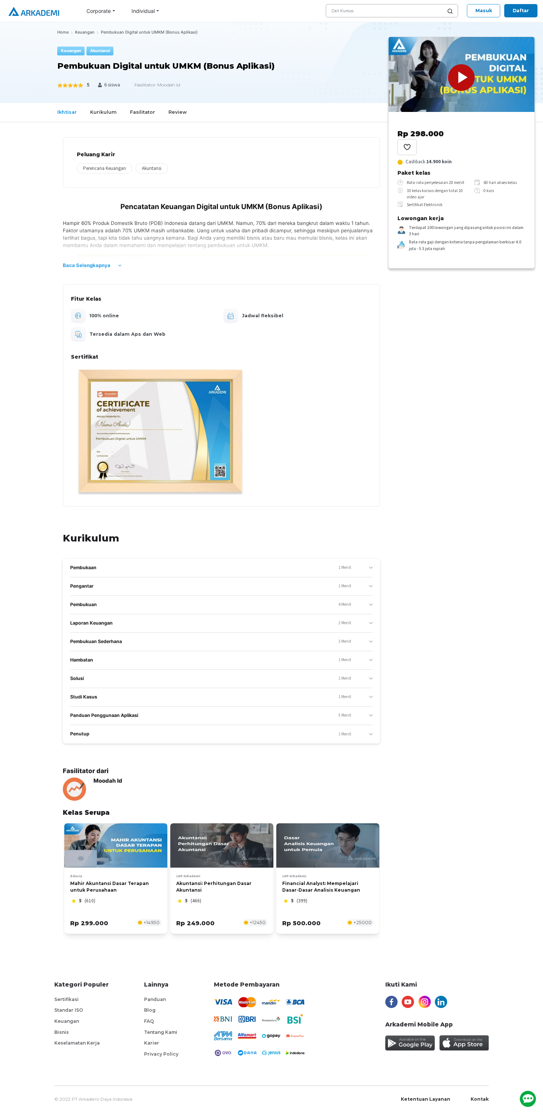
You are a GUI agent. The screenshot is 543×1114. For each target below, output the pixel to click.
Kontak (480, 1099)
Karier (151, 1043)
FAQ (149, 1021)
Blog (150, 1010)
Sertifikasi (66, 999)
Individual (143, 11)
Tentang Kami (160, 1032)
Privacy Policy (161, 1054)
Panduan (155, 999)
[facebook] (391, 1002)
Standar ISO (68, 1010)
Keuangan (66, 1021)
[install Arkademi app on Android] (410, 1042)
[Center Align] (407, 147)
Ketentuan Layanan (425, 1099)
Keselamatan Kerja (77, 1043)
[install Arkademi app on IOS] (464, 1042)
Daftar (521, 10)
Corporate (98, 11)
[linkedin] (441, 1002)
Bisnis (61, 1032)
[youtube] (408, 1002)
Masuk (483, 10)
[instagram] (424, 1002)
